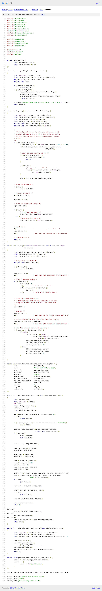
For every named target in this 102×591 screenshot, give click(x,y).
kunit (4, 10)
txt (93, 588)
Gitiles (12, 588)
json (98, 588)
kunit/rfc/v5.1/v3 (21, 10)
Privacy (17, 588)
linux (10, 10)
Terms (23, 588)
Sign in (98, 3)
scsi (41, 10)
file (43, 15)
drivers (35, 10)
